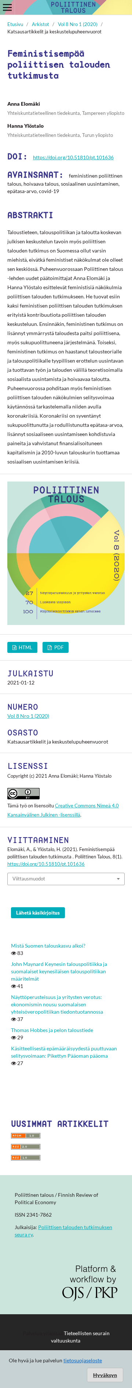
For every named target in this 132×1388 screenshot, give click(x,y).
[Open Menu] (7, 7)
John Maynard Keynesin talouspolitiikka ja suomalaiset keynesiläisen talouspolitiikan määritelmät (59, 971)
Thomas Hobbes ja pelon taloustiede (52, 1030)
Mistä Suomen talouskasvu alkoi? (48, 945)
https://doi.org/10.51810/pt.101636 (73, 157)
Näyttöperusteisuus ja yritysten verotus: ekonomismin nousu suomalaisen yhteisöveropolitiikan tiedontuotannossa (57, 1004)
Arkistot (40, 24)
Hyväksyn (105, 1375)
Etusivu (15, 24)
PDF (58, 647)
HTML (25, 647)
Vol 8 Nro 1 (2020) (78, 24)
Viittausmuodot (28, 879)
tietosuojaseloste (82, 1360)
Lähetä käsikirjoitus (38, 913)
